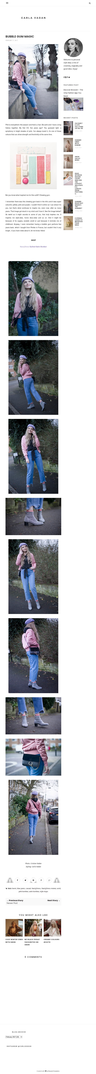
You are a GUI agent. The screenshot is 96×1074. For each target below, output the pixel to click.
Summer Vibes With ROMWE (78, 142)
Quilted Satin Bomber (38, 246)
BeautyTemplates (53, 1071)
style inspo (44, 891)
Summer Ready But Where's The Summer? (79, 205)
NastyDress (36, 888)
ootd (59, 888)
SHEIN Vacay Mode (77, 158)
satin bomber (34, 891)
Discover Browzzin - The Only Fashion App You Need (73, 93)
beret (14, 888)
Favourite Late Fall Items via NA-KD (79, 126)
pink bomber (23, 891)
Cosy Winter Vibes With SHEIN (14, 940)
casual (28, 888)
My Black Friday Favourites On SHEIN (32, 942)
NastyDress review (49, 888)
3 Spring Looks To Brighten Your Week (79, 221)
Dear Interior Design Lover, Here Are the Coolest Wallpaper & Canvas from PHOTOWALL (79, 184)
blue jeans (21, 888)
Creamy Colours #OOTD (51, 940)
